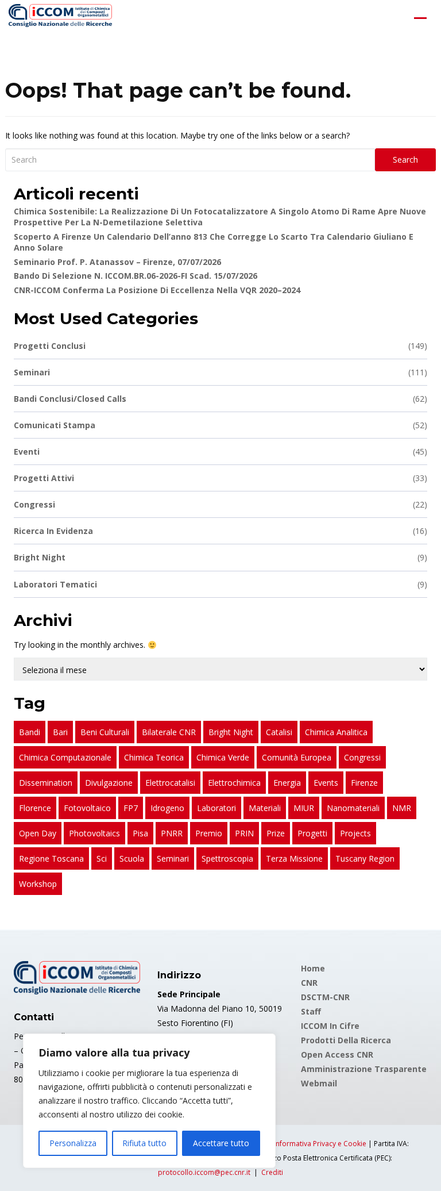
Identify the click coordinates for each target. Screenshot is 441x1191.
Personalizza (72, 1143)
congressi (362, 757)
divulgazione (109, 782)
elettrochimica (234, 782)
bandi (29, 732)
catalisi (279, 732)
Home (313, 968)
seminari (173, 858)
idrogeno (167, 807)
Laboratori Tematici (220, 584)
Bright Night (220, 557)
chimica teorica (154, 757)
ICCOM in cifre (330, 1025)
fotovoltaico (87, 807)
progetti (312, 833)
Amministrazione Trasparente (364, 1068)
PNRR (172, 833)
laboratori (216, 807)
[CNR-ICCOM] (60, 18)
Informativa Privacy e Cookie (320, 1143)
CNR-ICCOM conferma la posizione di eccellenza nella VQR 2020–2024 (157, 290)
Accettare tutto (221, 1143)
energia (287, 782)
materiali (265, 807)
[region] (149, 1101)
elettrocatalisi (170, 782)
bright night (230, 732)
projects (355, 833)
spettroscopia (227, 858)
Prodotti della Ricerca (346, 1040)
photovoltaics (94, 833)
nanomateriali (353, 807)
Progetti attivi (220, 477)
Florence (35, 807)
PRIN (244, 833)
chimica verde (222, 757)
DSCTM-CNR (325, 997)
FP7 (130, 807)
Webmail (319, 1083)
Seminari (220, 372)
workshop (38, 883)
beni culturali (104, 732)
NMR (401, 807)
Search (405, 159)
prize (275, 833)
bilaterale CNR (169, 732)
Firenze (364, 782)
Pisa (140, 833)
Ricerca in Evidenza (220, 530)
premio (208, 833)
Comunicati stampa (220, 425)
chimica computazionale (65, 757)
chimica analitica (336, 732)
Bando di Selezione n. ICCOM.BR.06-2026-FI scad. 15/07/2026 (135, 275)
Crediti (272, 1172)
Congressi (220, 504)
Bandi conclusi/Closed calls (220, 398)
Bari (60, 732)
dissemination (45, 782)
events (326, 782)
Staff (311, 1011)
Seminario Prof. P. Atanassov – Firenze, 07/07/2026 (117, 261)
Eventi (220, 451)
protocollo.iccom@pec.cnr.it (204, 1172)
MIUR (303, 807)
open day (37, 833)
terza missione (294, 858)
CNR (309, 982)
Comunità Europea (296, 757)
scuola (131, 858)
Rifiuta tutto (144, 1143)
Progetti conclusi (220, 345)
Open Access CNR (337, 1054)
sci (101, 858)
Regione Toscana (51, 858)
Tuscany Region (364, 858)
